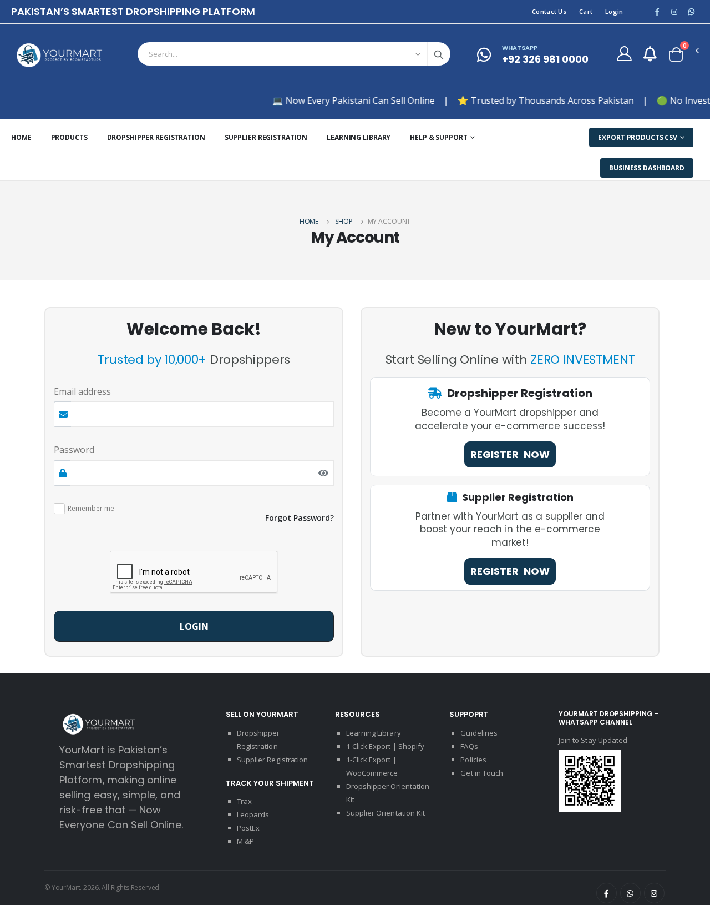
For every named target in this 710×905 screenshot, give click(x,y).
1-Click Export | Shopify (385, 746)
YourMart (66, 887)
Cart (585, 11)
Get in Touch (481, 773)
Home (21, 137)
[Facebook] (606, 893)
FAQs (469, 746)
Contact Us (549, 11)
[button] (675, 54)
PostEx (248, 828)
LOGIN (194, 626)
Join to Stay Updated (593, 740)
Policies (473, 760)
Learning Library (358, 137)
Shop (344, 221)
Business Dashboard (646, 168)
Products (69, 137)
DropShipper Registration (156, 137)
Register (510, 454)
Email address (82, 391)
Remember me (91, 508)
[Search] (438, 54)
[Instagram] (654, 893)
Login (614, 11)
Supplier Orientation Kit (385, 813)
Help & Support (438, 137)
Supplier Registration (266, 137)
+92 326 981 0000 (545, 54)
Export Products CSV (637, 137)
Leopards (253, 814)
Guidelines (479, 733)
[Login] (624, 53)
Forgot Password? (299, 517)
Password (74, 450)
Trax (244, 801)
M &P (245, 841)
